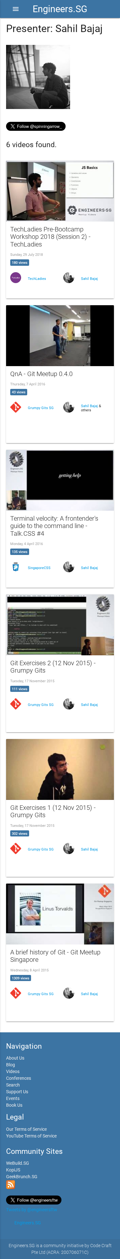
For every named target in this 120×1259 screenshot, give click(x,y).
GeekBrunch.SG (21, 1176)
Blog (10, 1064)
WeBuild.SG (17, 1163)
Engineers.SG (60, 9)
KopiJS (13, 1169)
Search (13, 1084)
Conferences (18, 1078)
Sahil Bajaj (89, 279)
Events (13, 1098)
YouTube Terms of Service (31, 1135)
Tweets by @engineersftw (31, 1209)
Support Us (17, 1091)
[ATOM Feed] (10, 1187)
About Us (15, 1058)
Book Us (14, 1105)
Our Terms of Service (26, 1129)
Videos (13, 1071)
